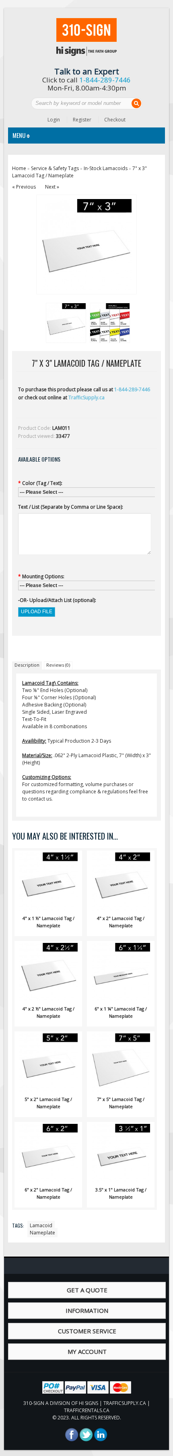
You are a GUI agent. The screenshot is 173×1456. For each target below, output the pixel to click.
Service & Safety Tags (55, 168)
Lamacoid (41, 1225)
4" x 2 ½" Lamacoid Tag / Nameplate (48, 1012)
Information (87, 1310)
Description (26, 665)
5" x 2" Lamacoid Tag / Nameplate (48, 1102)
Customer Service (87, 1331)
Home (19, 168)
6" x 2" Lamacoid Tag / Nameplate (48, 1193)
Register (82, 119)
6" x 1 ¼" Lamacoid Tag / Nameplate (121, 1012)
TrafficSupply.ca (86, 397)
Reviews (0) (58, 665)
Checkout (115, 119)
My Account (87, 1351)
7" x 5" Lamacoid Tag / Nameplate (120, 1102)
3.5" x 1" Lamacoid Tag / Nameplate (120, 1193)
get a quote (87, 1290)
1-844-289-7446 (105, 79)
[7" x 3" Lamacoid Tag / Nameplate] (64, 321)
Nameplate (42, 1232)
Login (53, 119)
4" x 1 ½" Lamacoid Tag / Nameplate (48, 921)
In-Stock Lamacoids (106, 168)
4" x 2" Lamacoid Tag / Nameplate (120, 921)
